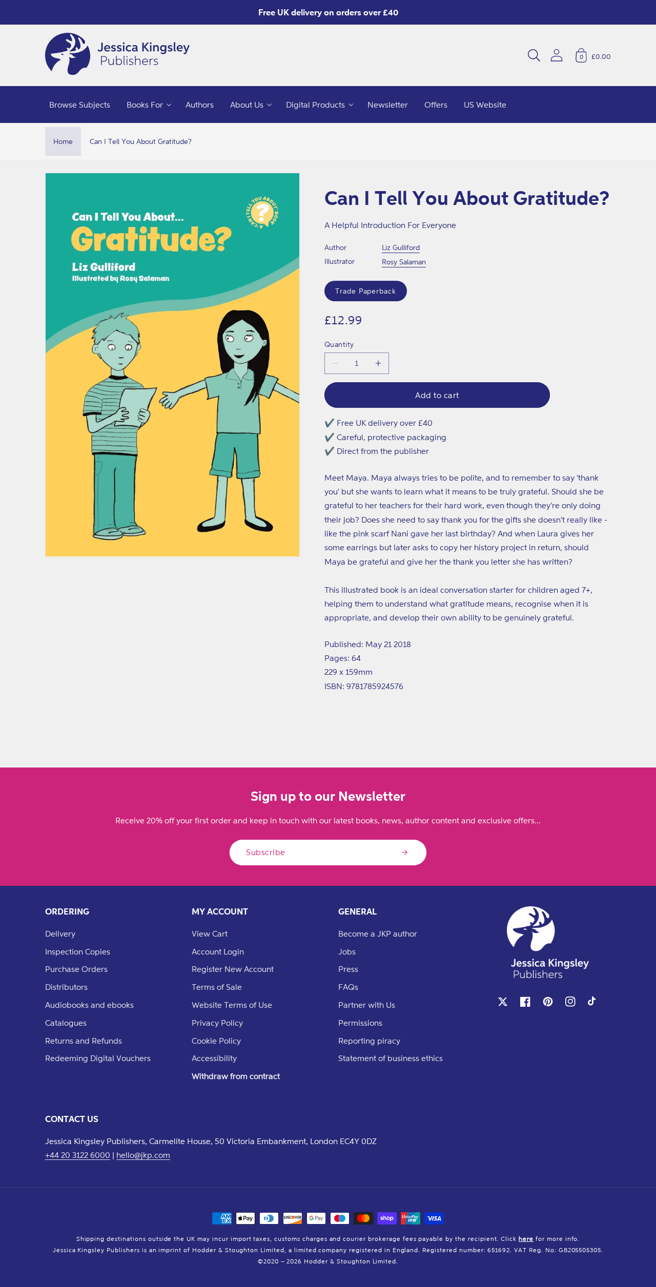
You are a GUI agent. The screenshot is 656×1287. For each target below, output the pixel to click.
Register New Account (233, 968)
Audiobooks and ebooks (89, 1004)
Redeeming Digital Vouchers (98, 1058)
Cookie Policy (216, 1040)
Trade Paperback (365, 290)
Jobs (347, 951)
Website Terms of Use (232, 1004)
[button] (534, 55)
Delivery (60, 933)
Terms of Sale (217, 986)
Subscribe (265, 852)
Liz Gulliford (401, 247)
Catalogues (66, 1022)
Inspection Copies (77, 951)
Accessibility (214, 1058)
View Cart (210, 933)
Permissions (360, 1022)
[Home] (117, 55)
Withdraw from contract (236, 1076)
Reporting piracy (369, 1040)
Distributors (66, 986)
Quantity (339, 344)
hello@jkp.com (143, 1154)
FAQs (348, 986)
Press (348, 968)
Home (63, 141)
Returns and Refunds (83, 1040)
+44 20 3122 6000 (77, 1154)
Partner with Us (366, 1004)
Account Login (218, 951)
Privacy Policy (217, 1022)
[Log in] (556, 55)
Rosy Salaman (404, 261)
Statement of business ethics (390, 1058)
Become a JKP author (377, 933)
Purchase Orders (76, 968)
